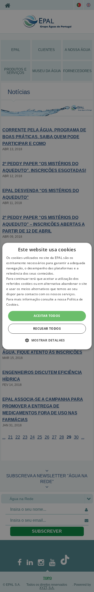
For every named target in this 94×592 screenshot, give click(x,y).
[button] (47, 340)
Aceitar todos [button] (47, 316)
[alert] (47, 296)
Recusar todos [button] (47, 328)
